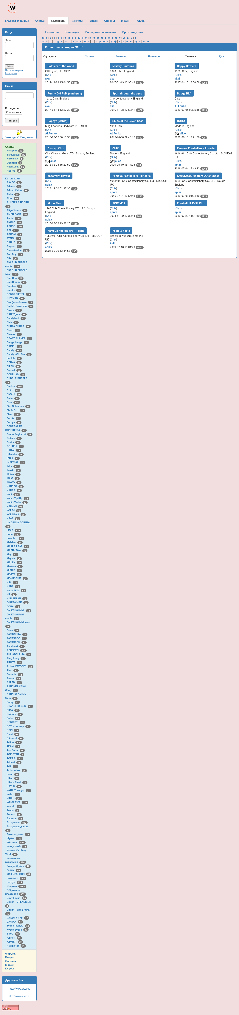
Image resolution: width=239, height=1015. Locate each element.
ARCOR (14, 226)
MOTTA (14, 574)
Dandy (14, 350)
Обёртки (14, 162)
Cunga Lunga (17, 342)
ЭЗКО (13, 933)
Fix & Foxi (15, 410)
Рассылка (15, 166)
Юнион (14, 937)
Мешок (9, 964)
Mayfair (14, 558)
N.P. (12, 582)
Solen (13, 718)
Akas (12, 198)
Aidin (12, 194)
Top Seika (15, 750)
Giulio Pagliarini (19, 434)
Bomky (13, 290)
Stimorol (14, 738)
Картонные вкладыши (15, 860)
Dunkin (14, 386)
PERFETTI (16, 650)
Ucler (12, 774)
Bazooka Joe (17, 250)
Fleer (13, 414)
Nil (11, 594)
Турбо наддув (18, 925)
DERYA (13, 362)
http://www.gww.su (19, 988)
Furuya (13, 422)
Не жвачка (15, 945)
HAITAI (13, 450)
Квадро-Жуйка (18, 866)
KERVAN (14, 506)
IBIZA (12, 458)
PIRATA (14, 662)
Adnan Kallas (17, 190)
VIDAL (14, 798)
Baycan (14, 246)
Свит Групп (16, 898)
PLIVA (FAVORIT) (19, 666)
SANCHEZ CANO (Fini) (15, 688)
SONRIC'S (15, 722)
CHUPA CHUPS (18, 326)
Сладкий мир (17, 917)
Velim (13, 794)
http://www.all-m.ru (19, 996)
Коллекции (12, 178)
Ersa (13, 402)
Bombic (14, 286)
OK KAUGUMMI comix (14, 616)
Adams (13, 186)
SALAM (14, 682)
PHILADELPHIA (18, 654)
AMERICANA (17, 214)
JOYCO (13, 482)
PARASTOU (16, 642)
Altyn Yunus (16, 210)
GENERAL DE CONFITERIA (15, 428)
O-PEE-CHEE (17, 602)
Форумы (10, 953)
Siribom (14, 714)
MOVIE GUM (17, 578)
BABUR (14, 242)
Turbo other (16, 770)
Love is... (15, 538)
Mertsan (14, 566)
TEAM (13, 746)
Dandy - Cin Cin (18, 354)
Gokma (13, 438)
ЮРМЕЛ (14, 941)
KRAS (13, 518)
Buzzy (14, 310)
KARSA (14, 490)
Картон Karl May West (15, 852)
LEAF (13, 530)
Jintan (13, 474)
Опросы (10, 961)
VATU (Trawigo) (18, 790)
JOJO (12, 478)
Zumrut (14, 814)
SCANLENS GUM (19, 706)
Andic (13, 218)
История (14, 150)
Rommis (14, 674)
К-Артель (15, 842)
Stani (12, 734)
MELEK (14, 562)
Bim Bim (14, 278)
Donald (13, 370)
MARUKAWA (16, 550)
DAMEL (14, 346)
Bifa (12, 258)
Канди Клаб (16, 846)
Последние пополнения (100, 32)
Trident (13, 762)
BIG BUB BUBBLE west (16, 272)
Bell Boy (14, 254)
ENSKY (14, 394)
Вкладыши (16, 154)
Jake (13, 466)
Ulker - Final (16, 782)
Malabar (14, 542)
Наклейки (14, 158)
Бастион (14, 818)
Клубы (9, 968)
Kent (13, 494)
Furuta (13, 418)
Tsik (12, 766)
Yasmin (14, 806)
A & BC (13, 182)
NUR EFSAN (16, 598)
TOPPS (14, 758)
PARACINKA (16, 634)
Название (89, 56)
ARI (12, 230)
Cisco (13, 330)
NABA (13, 586)
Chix (12, 322)
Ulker (12, 778)
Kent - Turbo (16, 502)
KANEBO (14, 486)
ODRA (13, 606)
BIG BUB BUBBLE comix (16, 264)
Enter (12, 398)
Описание (121, 56)
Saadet (13, 678)
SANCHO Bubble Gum (15, 696)
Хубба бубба (17, 929)
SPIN (12, 730)
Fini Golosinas (18, 406)
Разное (14, 170)
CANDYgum (16, 314)
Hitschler (14, 454)
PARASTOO (16, 638)
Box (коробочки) (19, 302)
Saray (13, 702)
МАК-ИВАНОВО (18, 874)
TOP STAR (15, 754)
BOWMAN (15, 298)
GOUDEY (15, 446)
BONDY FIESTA (18, 294)
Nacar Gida (16, 590)
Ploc (12, 670)
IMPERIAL (15, 462)
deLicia (14, 358)
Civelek (14, 334)
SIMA (12, 710)
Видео (9, 957)
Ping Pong (15, 658)
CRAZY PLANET (19, 338)
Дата (221, 56)
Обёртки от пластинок (14, 892)
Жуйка (14, 838)
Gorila (13, 442)
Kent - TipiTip (17, 498)
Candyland (15, 318)
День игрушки (18, 834)
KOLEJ (13, 510)
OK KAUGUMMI (18, 610)
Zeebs (12, 810)
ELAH (13, 390)
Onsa (12, 630)
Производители (132, 32)
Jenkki (13, 470)
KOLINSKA (15, 514)
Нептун (14, 882)
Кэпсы (13, 870)
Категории (52, 32)
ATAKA (13, 238)
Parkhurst (15, 646)
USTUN (13, 786)
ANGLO (14, 222)
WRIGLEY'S (17, 802)
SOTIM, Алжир (18, 726)
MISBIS (14, 570)
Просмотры (154, 56)
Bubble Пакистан (19, 306)
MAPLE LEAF (17, 546)
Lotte (13, 534)
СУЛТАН (14, 921)
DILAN (13, 366)
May (12, 554)
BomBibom (16, 282)
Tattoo (14, 742)
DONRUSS (15, 374)
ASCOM (14, 234)
